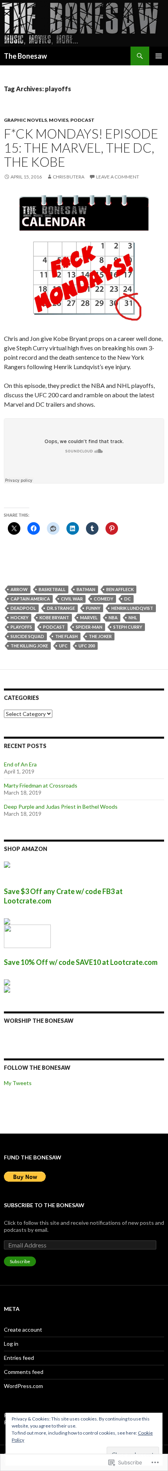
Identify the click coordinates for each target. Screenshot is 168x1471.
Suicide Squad (27, 636)
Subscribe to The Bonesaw (44, 1205)
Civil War (72, 598)
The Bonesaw (25, 56)
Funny (93, 608)
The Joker (100, 636)
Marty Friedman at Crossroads (40, 785)
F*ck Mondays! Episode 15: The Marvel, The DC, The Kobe (81, 147)
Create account (23, 1329)
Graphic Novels (25, 120)
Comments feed (23, 1371)
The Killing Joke (29, 645)
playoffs (21, 626)
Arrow (19, 589)
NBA (113, 617)
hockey (20, 617)
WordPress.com (23, 1386)
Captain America (30, 598)
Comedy (103, 598)
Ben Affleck (120, 589)
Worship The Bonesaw (38, 1020)
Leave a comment (117, 177)
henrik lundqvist (132, 608)
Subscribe (20, 1261)
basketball (52, 589)
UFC (63, 645)
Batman (86, 589)
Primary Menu (158, 56)
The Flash (66, 636)
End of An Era (20, 764)
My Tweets (18, 1083)
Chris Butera (68, 177)
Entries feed (19, 1357)
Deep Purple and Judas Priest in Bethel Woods (61, 806)
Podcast (82, 120)
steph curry (127, 626)
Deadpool (23, 608)
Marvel (89, 617)
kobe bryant (54, 617)
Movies (58, 120)
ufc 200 (87, 645)
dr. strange (61, 608)
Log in (11, 1343)
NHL (133, 617)
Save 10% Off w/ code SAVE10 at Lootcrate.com (80, 962)
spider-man (89, 626)
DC (127, 598)
